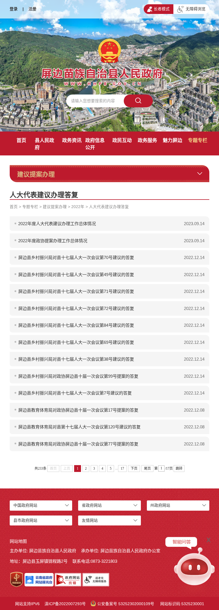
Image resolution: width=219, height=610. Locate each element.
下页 (134, 469)
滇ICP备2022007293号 (65, 604)
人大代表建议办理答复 (109, 207)
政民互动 (122, 140)
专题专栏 (197, 140)
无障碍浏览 (196, 9)
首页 (21, 140)
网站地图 (18, 541)
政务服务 (147, 140)
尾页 (147, 469)
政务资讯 (72, 140)
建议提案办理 (55, 207)
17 (122, 469)
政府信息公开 (95, 144)
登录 (14, 9)
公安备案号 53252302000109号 (125, 604)
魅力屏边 (172, 140)
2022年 (77, 207)
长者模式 (162, 9)
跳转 (179, 469)
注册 (32, 9)
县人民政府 (44, 144)
